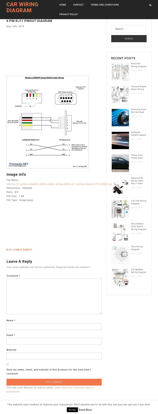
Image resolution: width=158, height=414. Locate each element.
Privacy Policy (68, 14)
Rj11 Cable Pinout (19, 249)
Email (10, 335)
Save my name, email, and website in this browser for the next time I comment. (48, 371)
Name (10, 320)
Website (11, 349)
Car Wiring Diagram (22, 7)
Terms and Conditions (105, 5)
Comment (13, 275)
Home (62, 5)
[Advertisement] (54, 50)
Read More (85, 409)
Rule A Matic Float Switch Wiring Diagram (138, 226)
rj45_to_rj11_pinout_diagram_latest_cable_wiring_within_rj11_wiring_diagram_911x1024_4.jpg (59, 184)
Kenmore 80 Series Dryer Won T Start (137, 181)
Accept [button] (72, 410)
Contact (78, 5)
